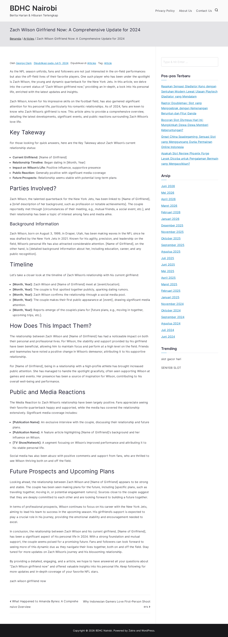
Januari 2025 (170, 297)
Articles (91, 63)
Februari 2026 (170, 212)
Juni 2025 (168, 264)
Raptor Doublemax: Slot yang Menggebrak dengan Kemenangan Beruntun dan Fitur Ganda (184, 108)
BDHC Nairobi (33, 8)
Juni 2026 (168, 186)
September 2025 (172, 245)
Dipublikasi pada (51, 63)
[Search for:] (189, 61)
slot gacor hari (171, 359)
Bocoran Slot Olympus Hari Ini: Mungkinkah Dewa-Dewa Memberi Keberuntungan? (184, 125)
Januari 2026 (170, 219)
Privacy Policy (165, 10)
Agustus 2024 (170, 323)
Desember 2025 (172, 225)
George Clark (24, 63)
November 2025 (172, 232)
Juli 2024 (167, 330)
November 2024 (172, 304)
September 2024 (172, 317)
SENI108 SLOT (171, 367)
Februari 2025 (170, 290)
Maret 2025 (169, 284)
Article (108, 63)
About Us (185, 10)
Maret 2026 (169, 205)
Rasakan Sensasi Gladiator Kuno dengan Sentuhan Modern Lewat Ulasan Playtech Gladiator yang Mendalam (189, 91)
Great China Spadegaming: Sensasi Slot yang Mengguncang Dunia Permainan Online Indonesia (188, 142)
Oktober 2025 (171, 238)
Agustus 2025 (170, 251)
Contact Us (204, 10)
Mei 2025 (167, 271)
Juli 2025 (167, 258)
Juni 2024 (168, 336)
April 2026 (168, 199)
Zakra (132, 630)
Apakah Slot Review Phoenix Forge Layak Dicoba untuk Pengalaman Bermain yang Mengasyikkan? (189, 158)
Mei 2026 (167, 192)
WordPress (147, 630)
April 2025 (168, 277)
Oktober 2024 (171, 310)
